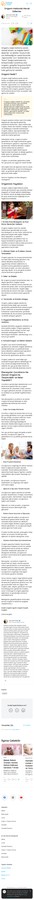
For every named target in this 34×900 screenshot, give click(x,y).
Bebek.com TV (5, 875)
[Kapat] (30, 891)
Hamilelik (4, 825)
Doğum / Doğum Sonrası (8, 821)
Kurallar (27, 725)
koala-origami (6, 608)
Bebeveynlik (4, 814)
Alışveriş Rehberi (6, 868)
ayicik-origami (17, 608)
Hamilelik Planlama (6, 828)
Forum (3, 878)
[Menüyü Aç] (31, 3)
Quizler (3, 871)
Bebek (3, 810)
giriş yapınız (16, 729)
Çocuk (3, 818)
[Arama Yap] (27, 3)
